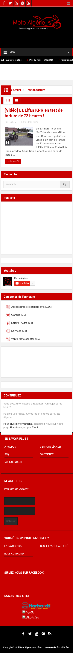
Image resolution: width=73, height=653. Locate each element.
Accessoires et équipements (28, 306)
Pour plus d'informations (17, 423)
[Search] (65, 184)
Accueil (17, 90)
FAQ (6, 454)
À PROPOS (10, 447)
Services (16, 330)
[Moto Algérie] (36, 22)
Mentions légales (51, 447)
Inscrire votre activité (54, 546)
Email (35, 427)
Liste (17, 102)
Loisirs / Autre (19, 322)
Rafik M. (13, 122)
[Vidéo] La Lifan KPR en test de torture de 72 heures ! (34, 113)
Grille (8, 102)
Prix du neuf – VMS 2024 (35, 60)
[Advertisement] (36, 36)
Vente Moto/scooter (22, 338)
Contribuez (47, 454)
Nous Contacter (14, 462)
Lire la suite (12, 161)
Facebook (16, 427)
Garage (15, 314)
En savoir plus (13, 546)
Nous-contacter (14, 553)
